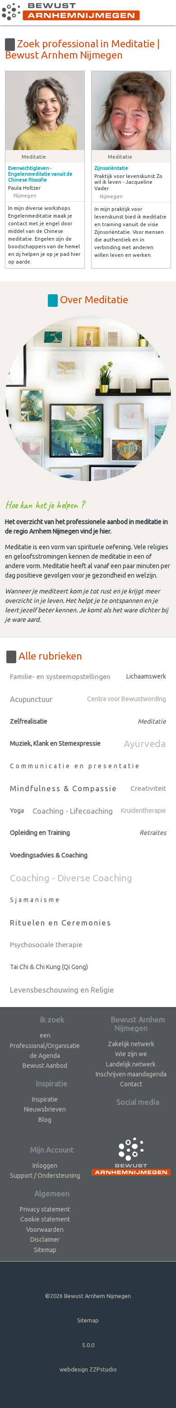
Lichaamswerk (146, 676)
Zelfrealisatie (28, 721)
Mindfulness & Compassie (63, 788)
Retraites (152, 832)
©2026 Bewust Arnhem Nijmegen (88, 1296)
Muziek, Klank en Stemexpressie (55, 743)
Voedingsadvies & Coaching (49, 855)
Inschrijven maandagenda (131, 1074)
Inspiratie (45, 1099)
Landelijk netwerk (131, 1064)
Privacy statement (45, 1209)
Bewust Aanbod (45, 1065)
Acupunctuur (31, 699)
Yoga (17, 810)
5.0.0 (88, 1345)
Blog (44, 1119)
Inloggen (44, 1165)
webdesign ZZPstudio (88, 1369)
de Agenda (45, 1055)
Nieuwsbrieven (45, 1109)
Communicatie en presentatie (75, 766)
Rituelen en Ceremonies (60, 922)
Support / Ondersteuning (45, 1175)
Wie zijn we (131, 1053)
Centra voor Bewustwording (126, 698)
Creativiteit (148, 788)
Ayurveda (145, 743)
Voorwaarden (45, 1229)
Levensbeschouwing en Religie (62, 989)
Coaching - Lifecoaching (72, 811)
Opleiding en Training (40, 832)
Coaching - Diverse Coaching (71, 877)
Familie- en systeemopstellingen (60, 676)
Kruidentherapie (143, 810)
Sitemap (45, 1249)
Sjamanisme (35, 899)
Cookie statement (45, 1219)
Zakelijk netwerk (131, 1044)
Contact (131, 1084)
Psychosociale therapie (46, 944)
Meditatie (152, 721)
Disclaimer (45, 1239)
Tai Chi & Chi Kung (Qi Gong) (49, 967)
